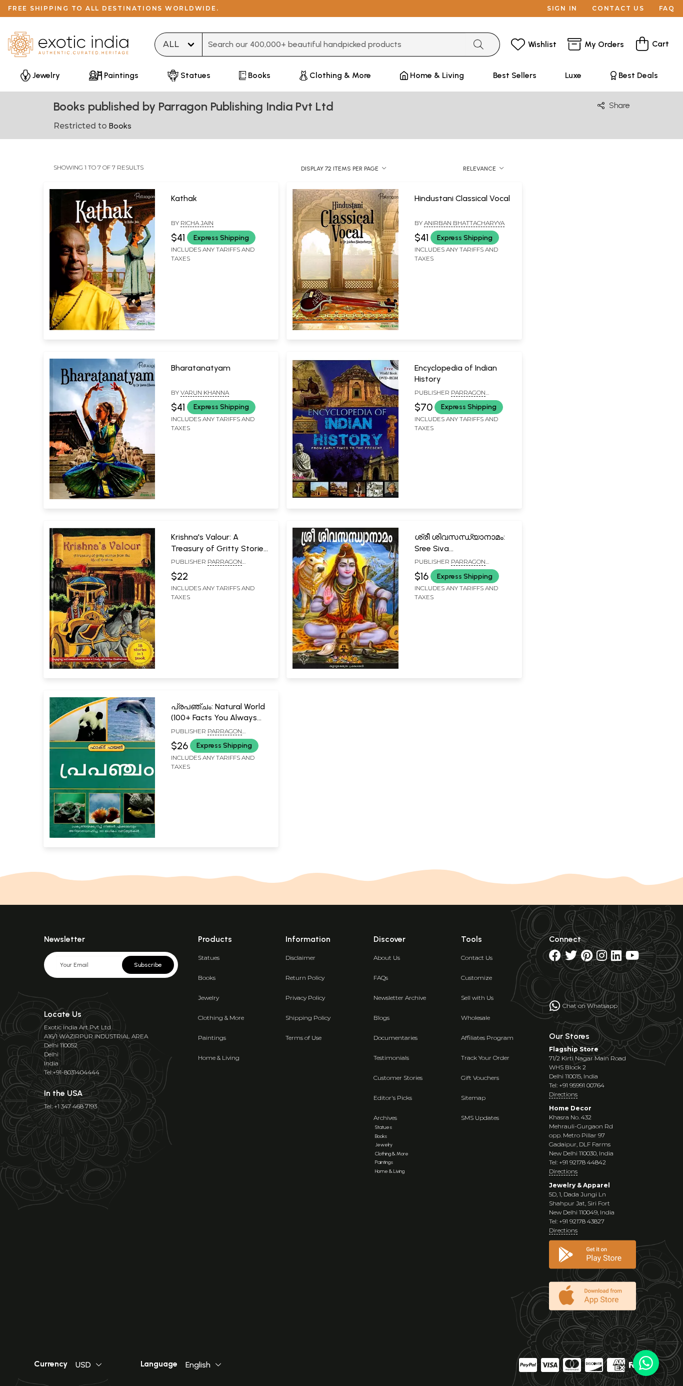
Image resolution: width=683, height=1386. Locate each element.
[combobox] (334, 45)
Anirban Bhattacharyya (464, 223)
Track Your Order (485, 1057)
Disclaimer (301, 957)
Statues (209, 957)
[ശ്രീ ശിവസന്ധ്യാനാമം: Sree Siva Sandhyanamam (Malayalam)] (345, 666)
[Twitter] (571, 957)
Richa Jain (197, 223)
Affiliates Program (487, 1037)
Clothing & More (221, 1017)
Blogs (382, 1017)
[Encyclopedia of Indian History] (345, 497)
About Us (387, 957)
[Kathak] (102, 328)
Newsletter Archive (400, 997)
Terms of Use (304, 1037)
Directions (563, 1094)
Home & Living (219, 1057)
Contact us (618, 8)
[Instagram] (601, 957)
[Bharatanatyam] (102, 497)
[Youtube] (632, 957)
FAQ (667, 8)
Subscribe (148, 964)
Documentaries (396, 1037)
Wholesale (475, 1017)
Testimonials (391, 1057)
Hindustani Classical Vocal (462, 198)
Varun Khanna (204, 392)
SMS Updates (480, 1117)
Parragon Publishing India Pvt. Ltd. (455, 397)
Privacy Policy (305, 997)
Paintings (212, 1037)
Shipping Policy (308, 1017)
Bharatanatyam (200, 368)
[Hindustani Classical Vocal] (345, 328)
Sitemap (473, 1097)
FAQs (381, 977)
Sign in (562, 8)
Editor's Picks (393, 1097)
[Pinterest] (586, 957)
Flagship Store (573, 1049)
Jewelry (208, 997)
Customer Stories (398, 1077)
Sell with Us (477, 997)
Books (207, 977)
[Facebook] (555, 957)
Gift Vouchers (480, 1077)
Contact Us (476, 957)
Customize (476, 977)
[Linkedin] (616, 957)
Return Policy (305, 977)
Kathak (184, 198)
